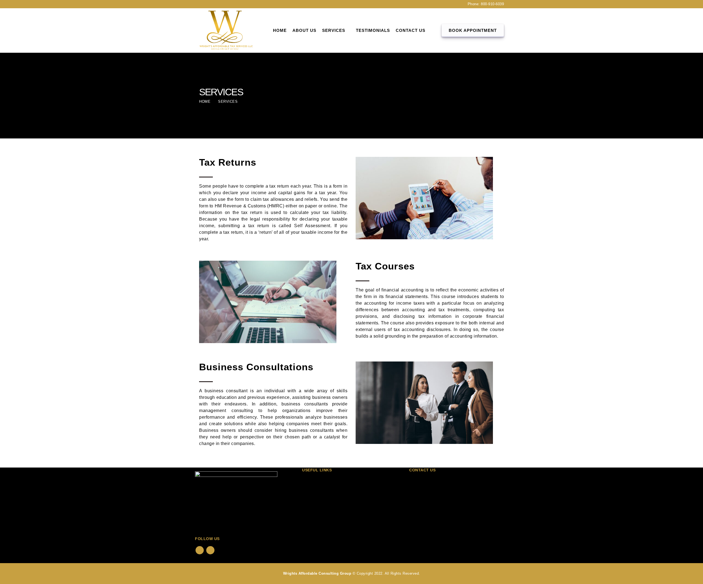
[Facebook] (203, 4)
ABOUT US (304, 30)
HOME (280, 30)
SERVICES (316, 501)
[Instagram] (214, 4)
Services (333, 30)
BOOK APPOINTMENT (473, 30)
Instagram (210, 550)
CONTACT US (410, 30)
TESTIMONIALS (373, 30)
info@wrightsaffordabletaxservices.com (465, 506)
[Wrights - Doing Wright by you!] (226, 30)
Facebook (200, 550)
